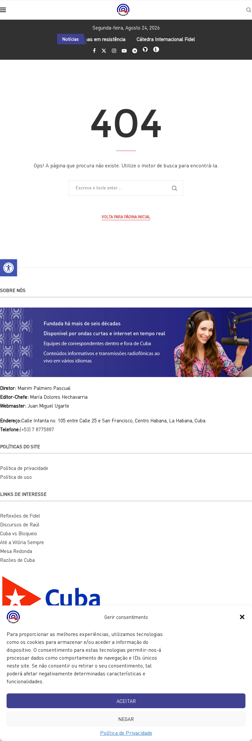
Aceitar (126, 701)
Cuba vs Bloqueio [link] (18, 533)
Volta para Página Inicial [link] (126, 216)
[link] (8, 267)
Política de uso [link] (16, 477)
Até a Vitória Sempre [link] (22, 542)
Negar (126, 719)
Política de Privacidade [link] (126, 733)
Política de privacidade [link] (24, 468)
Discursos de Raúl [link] (19, 524)
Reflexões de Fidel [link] (20, 516)
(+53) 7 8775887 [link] (37, 429)
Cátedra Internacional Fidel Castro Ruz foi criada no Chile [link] (190, 39)
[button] (242, 617)
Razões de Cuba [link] (17, 560)
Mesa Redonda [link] (16, 551)
